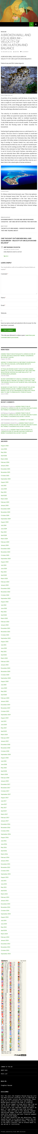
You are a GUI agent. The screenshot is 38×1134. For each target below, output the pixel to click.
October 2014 (5, 910)
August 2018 (4, 758)
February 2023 (5, 582)
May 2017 (4, 807)
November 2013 (5, 947)
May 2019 (4, 728)
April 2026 (4, 455)
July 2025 (3, 485)
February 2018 (5, 777)
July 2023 (3, 565)
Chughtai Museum (6, 1085)
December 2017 (5, 784)
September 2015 (6, 874)
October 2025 (5, 475)
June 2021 (4, 648)
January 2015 (5, 900)
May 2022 (4, 611)
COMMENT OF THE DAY (26, 419)
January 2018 (5, 781)
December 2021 (5, 628)
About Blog (4, 1070)
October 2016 (5, 831)
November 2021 (5, 631)
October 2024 (5, 515)
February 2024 (5, 542)
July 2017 (3, 801)
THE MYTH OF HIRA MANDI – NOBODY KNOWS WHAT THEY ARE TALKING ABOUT (18, 228)
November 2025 (5, 472)
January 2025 (5, 505)
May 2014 (4, 927)
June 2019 (4, 724)
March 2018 (4, 774)
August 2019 (4, 718)
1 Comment (25, 51)
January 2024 (5, 545)
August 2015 (4, 877)
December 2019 (5, 704)
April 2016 (4, 850)
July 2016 (3, 841)
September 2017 (6, 794)
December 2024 (5, 508)
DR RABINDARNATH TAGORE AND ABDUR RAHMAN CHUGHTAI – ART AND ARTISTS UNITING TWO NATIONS (19, 219)
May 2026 (4, 452)
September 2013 (6, 953)
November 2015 (5, 867)
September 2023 (6, 558)
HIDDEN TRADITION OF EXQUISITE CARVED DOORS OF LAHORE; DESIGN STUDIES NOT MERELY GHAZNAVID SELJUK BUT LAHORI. (18, 355)
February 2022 (5, 621)
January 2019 (5, 741)
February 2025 (5, 502)
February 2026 (5, 462)
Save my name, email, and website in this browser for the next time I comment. (18, 324)
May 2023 (4, 572)
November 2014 (5, 907)
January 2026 (5, 465)
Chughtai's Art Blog (8, 24)
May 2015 (4, 887)
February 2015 (5, 897)
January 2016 (5, 860)
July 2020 (3, 684)
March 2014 (4, 934)
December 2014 (5, 904)
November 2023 (5, 552)
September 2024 (6, 518)
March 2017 (4, 814)
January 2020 (5, 701)
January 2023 (5, 585)
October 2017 (5, 791)
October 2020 (5, 675)
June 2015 (4, 884)
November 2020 (5, 671)
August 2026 (4, 445)
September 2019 (6, 714)
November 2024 (5, 512)
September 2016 (6, 834)
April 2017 (4, 811)
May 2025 (4, 492)
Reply (6, 256)
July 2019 (3, 721)
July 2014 (3, 920)
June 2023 (4, 568)
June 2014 (4, 924)
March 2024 (4, 538)
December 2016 (5, 824)
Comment (4, 274)
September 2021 (6, 638)
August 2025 (4, 482)
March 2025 (4, 499)
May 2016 (4, 847)
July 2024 (3, 525)
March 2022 (4, 618)
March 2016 (4, 854)
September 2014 (6, 914)
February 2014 (5, 937)
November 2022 (5, 592)
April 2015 (4, 890)
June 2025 (4, 489)
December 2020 (5, 668)
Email (3, 305)
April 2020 (4, 694)
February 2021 (5, 661)
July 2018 (3, 761)
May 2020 (4, 691)
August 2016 (4, 837)
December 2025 (5, 469)
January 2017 (5, 821)
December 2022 (5, 588)
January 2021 (5, 665)
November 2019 (5, 708)
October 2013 (5, 950)
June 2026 (4, 449)
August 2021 (4, 641)
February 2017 (5, 817)
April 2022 (4, 615)
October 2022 (5, 595)
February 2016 (5, 857)
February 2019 (5, 738)
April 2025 (4, 495)
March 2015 (4, 894)
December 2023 (5, 548)
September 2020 (6, 678)
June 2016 (4, 844)
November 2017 (5, 787)
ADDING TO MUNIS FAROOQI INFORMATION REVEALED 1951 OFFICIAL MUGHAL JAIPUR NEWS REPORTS (18, 363)
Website (3, 313)
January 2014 (5, 940)
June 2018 (4, 764)
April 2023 (4, 575)
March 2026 (4, 459)
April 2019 (4, 731)
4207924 (16, 51)
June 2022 (4, 608)
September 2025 (6, 479)
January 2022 (5, 625)
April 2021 (4, 655)
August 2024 (4, 522)
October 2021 (5, 635)
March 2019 (4, 734)
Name (3, 297)
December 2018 (5, 744)
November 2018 (5, 748)
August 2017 (4, 797)
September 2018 (6, 754)
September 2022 (6, 598)
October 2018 (5, 751)
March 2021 (4, 658)
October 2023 (5, 555)
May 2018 (4, 767)
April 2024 (4, 535)
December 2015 (5, 864)
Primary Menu (36, 24)
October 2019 (5, 711)
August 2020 (4, 681)
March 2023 (4, 578)
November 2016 (5, 827)
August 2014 (4, 917)
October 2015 (5, 870)
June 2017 (4, 804)
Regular (3, 31)
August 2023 (4, 562)
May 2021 (4, 651)
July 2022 (3, 605)
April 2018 (4, 771)
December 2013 (5, 943)
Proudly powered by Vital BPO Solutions (13, 1131)
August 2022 (4, 601)
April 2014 (4, 930)
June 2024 (4, 528)
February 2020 (5, 698)
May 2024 (4, 532)
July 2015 (3, 880)
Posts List (4, 1074)
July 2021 (3, 645)
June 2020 (4, 688)
